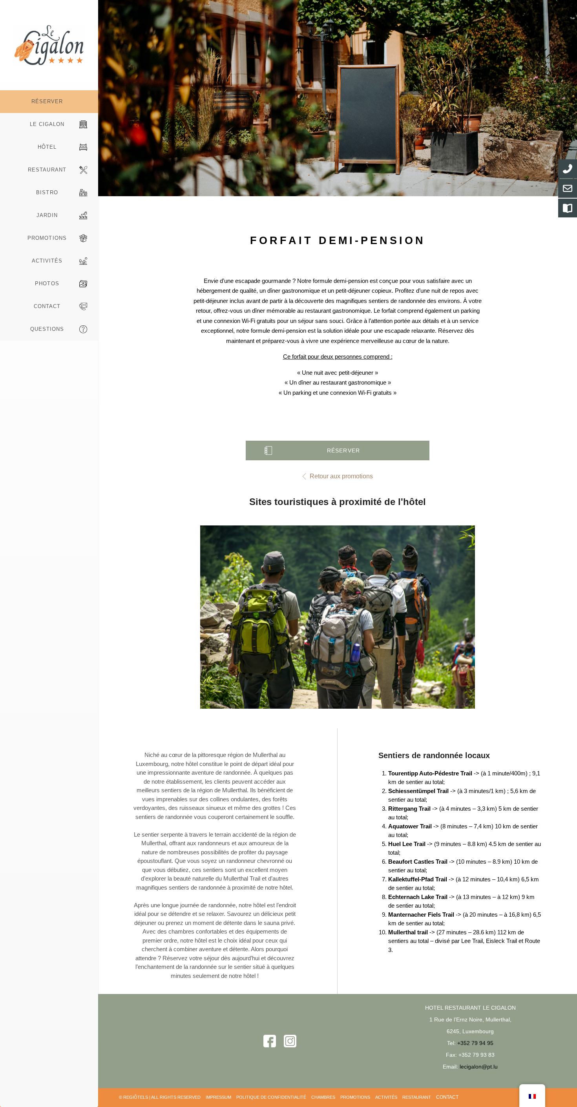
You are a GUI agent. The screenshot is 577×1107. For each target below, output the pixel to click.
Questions (47, 329)
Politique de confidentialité (271, 1097)
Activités (47, 261)
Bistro (47, 192)
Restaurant (47, 170)
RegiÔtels (135, 1097)
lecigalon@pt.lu (479, 1066)
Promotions (46, 238)
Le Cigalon (47, 124)
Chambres (323, 1097)
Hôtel (47, 147)
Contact (47, 306)
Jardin (47, 215)
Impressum (218, 1097)
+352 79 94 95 (475, 1043)
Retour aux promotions (341, 476)
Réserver (47, 101)
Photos (47, 283)
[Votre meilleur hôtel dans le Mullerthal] (49, 45)
